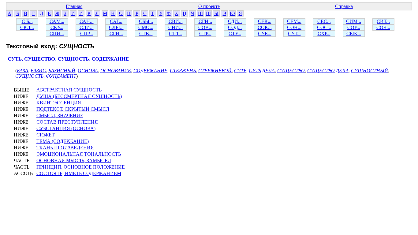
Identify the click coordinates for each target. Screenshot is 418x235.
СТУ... (235, 33)
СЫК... (353, 33)
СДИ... (235, 21)
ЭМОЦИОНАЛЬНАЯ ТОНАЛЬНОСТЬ (78, 154)
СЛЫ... (116, 27)
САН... (87, 21)
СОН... (294, 27)
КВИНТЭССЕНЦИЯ (58, 102)
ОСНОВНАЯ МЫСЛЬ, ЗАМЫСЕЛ (73, 160)
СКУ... (56, 27)
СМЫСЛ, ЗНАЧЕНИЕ (59, 115)
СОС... (324, 27)
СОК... (265, 27)
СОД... (235, 27)
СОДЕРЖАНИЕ (150, 70)
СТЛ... (175, 33)
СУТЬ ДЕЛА (262, 70)
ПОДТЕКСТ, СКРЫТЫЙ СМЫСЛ (72, 109)
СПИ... (57, 33)
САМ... (57, 21)
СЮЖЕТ (45, 134)
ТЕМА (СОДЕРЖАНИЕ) (62, 141)
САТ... (116, 21)
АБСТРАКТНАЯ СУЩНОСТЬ (69, 89)
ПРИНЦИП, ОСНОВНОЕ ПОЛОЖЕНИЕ (80, 167)
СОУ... (353, 27)
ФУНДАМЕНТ (61, 76)
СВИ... (176, 21)
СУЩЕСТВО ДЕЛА (328, 70)
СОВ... (205, 27)
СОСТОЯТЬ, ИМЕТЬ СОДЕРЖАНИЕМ (78, 173)
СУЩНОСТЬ (29, 76)
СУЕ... (264, 33)
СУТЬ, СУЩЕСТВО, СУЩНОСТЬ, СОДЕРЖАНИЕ (68, 59)
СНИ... (175, 27)
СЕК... (264, 21)
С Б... (27, 21)
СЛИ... (87, 27)
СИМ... (353, 21)
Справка (344, 6)
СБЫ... (146, 21)
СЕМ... (294, 21)
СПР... (86, 33)
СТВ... (146, 33)
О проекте (209, 6)
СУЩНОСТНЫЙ (369, 70)
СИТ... (383, 21)
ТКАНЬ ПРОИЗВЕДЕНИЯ (65, 147)
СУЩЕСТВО (291, 70)
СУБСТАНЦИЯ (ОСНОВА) (65, 128)
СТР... (205, 33)
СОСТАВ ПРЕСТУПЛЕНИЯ (67, 122)
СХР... (324, 33)
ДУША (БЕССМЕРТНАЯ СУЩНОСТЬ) (79, 96)
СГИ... (205, 21)
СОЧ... (383, 27)
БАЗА (22, 70)
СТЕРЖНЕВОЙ (215, 70)
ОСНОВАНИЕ (115, 70)
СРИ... (116, 33)
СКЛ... (27, 27)
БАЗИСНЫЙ (61, 70)
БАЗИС (38, 70)
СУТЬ (240, 70)
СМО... (145, 27)
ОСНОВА (88, 70)
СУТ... (294, 33)
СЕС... (324, 21)
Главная (74, 6)
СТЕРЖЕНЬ (183, 70)
